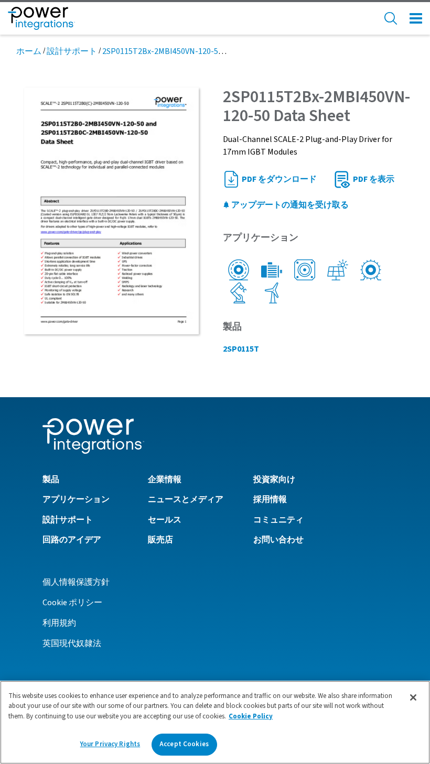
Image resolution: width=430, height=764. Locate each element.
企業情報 (164, 479)
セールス (164, 520)
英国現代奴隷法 (71, 643)
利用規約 (59, 623)
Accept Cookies (184, 744)
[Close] (413, 697)
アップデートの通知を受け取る (289, 205)
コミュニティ (278, 520)
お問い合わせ (278, 539)
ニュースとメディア (185, 499)
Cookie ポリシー (72, 602)
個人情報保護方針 (76, 582)
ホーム (28, 51)
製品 (50, 479)
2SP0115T (241, 349)
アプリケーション (76, 499)
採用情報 (270, 499)
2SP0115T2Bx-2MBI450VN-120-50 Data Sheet (183, 51)
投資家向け (274, 479)
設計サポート (72, 51)
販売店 (160, 539)
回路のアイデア (71, 539)
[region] (215, 722)
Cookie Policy (251, 716)
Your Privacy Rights (110, 744)
